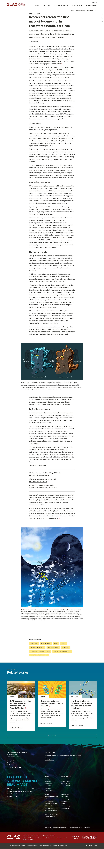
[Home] (13, 837)
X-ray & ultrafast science (51, 796)
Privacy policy (56, 827)
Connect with (11, 762)
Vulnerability (75, 827)
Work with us (66, 776)
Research (48, 794)
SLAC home (26, 835)
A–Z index (86, 827)
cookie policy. (63, 845)
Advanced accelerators (51, 799)
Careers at (65, 786)
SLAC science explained (51, 810)
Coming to (11, 761)
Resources (48, 788)
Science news (34, 643)
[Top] (100, 822)
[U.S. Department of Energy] (89, 837)
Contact (10, 764)
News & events (66, 794)
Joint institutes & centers (51, 819)
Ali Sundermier (34, 41)
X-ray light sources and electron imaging (40, 651)
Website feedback (49, 829)
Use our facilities (65, 783)
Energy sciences (49, 808)
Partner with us (65, 779)
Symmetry (66, 799)
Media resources (65, 801)
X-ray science (65, 647)
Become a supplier (66, 781)
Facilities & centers (51, 814)
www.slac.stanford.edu (36, 505)
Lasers (55, 643)
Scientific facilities (50, 816)
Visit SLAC (48, 786)
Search (94, 2)
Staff (48, 827)
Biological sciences (45, 643)
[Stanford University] (76, 837)
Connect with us (49, 790)
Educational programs (67, 806)
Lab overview (48, 783)
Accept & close (91, 845)
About (47, 776)
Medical (63, 643)
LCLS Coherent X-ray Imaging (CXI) (62, 651)
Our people (48, 781)
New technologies (49, 801)
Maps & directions (35, 835)
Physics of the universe (51, 803)
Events (63, 803)
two (45, 64)
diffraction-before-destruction (39, 323)
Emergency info (44, 835)
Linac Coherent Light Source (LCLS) (39, 655)
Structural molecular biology (37, 647)
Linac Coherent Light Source (47, 70)
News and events (80, 10)
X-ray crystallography (53, 647)
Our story (47, 779)
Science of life (48, 806)
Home (72, 10)
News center (90, 10)
